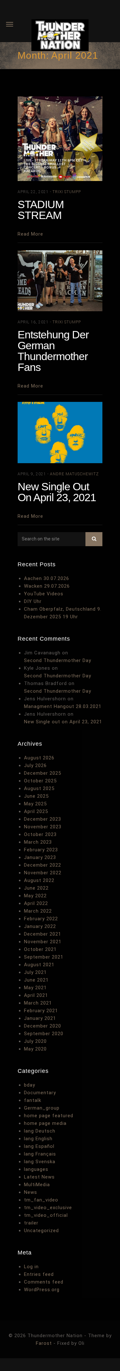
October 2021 (40, 949)
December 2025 (42, 773)
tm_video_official (46, 1215)
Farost (44, 1343)
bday (29, 1085)
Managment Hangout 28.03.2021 (62, 706)
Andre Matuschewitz (74, 474)
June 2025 (36, 796)
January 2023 (40, 857)
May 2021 (35, 988)
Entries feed (39, 1274)
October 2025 (40, 781)
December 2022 (42, 865)
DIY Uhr (33, 601)
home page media (45, 1123)
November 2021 (42, 942)
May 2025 (35, 804)
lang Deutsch (39, 1131)
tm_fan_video (41, 1200)
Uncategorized (41, 1230)
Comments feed (43, 1282)
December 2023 (42, 819)
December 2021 (42, 934)
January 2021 (40, 1018)
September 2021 (43, 957)
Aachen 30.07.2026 (46, 578)
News (30, 1192)
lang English (38, 1138)
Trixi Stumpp (66, 192)
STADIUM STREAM (41, 209)
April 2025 (36, 811)
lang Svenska (39, 1161)
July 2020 (35, 1041)
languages (36, 1169)
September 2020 (43, 1033)
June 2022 (36, 888)
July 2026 (35, 765)
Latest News (39, 1177)
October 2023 (40, 834)
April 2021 (36, 995)
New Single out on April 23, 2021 (57, 491)
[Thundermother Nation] (60, 36)
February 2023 (41, 850)
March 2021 (38, 1003)
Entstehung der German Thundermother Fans (53, 350)
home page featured (48, 1116)
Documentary (40, 1093)
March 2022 (38, 911)
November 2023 (42, 827)
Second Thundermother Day (57, 660)
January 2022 (40, 926)
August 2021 (39, 965)
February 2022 (41, 919)
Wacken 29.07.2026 (47, 586)
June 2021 (36, 980)
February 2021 (41, 1010)
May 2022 (35, 896)
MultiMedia (37, 1184)
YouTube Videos (43, 594)
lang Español (39, 1146)
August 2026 (39, 758)
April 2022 (36, 903)
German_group (42, 1108)
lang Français (40, 1154)
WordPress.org (42, 1289)
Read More (30, 234)
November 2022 (42, 873)
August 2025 (39, 788)
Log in (31, 1266)
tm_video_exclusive (48, 1207)
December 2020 (42, 1026)
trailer (31, 1223)
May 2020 (35, 1049)
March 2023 (38, 842)
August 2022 (39, 880)
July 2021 (35, 972)
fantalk (32, 1100)
